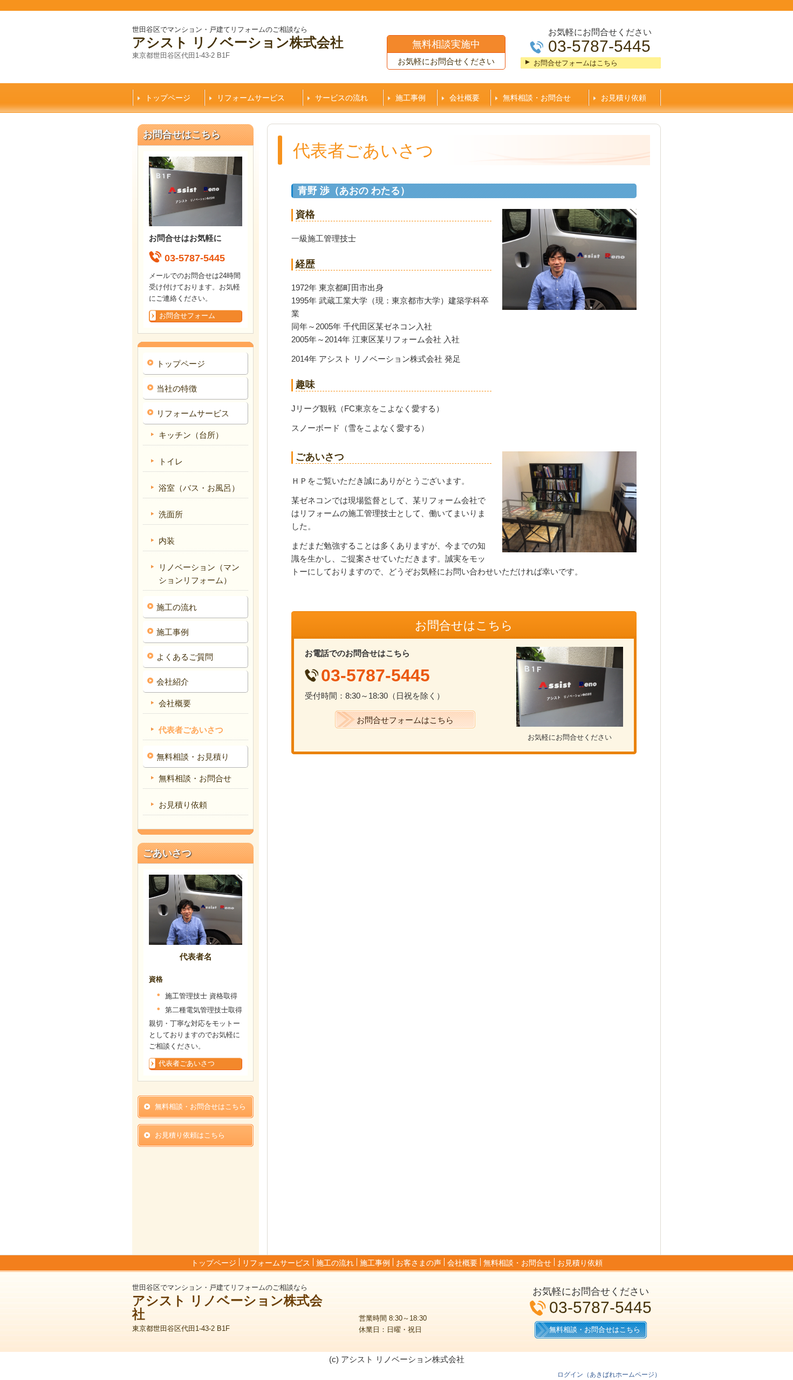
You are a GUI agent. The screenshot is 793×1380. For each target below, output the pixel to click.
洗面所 (171, 514)
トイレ (171, 461)
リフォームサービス (251, 97)
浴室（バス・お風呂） (199, 487)
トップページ (167, 97)
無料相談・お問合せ (537, 97)
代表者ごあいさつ (191, 729)
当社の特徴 (176, 388)
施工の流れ (176, 607)
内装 (167, 540)
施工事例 (410, 97)
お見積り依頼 (623, 97)
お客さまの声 (418, 1263)
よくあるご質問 (184, 656)
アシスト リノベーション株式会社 (238, 42)
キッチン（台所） (191, 434)
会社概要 (464, 97)
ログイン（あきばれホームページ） (609, 1374)
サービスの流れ (341, 97)
